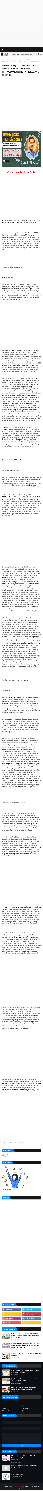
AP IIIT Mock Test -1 (17, 1474)
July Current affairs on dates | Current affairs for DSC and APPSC (24, 1380)
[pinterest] (31, 1314)
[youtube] (11, 1322)
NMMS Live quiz (10, 60)
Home (4, 60)
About (24, 1406)
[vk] (31, 1318)
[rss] (11, 1314)
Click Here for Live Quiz (21, 172)
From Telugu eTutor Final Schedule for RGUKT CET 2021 (24, 1467)
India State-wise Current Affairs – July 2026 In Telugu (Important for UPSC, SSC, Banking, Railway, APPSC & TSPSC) (26, 1345)
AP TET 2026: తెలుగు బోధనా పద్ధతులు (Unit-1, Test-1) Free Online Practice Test (24, 1388)
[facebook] (11, 1309)
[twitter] (31, 1309)
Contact (4, 1408)
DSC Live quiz (10, 1142)
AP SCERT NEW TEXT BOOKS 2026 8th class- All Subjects (26, 1354)
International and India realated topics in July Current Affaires (25, 1371)
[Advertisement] (21, 23)
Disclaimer (25, 1408)
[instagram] (11, 1318)
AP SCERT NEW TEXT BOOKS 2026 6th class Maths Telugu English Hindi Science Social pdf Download (25, 1335)
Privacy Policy (6, 1411)
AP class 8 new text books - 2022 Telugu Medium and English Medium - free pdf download (24, 1458)
